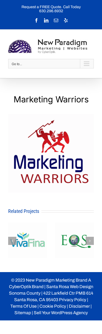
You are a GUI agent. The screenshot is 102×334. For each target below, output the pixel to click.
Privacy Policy (72, 299)
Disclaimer (79, 306)
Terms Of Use (23, 306)
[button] (12, 241)
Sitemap (22, 312)
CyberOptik (20, 286)
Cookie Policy (52, 306)
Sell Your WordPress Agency (61, 312)
